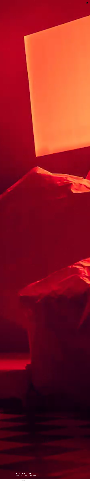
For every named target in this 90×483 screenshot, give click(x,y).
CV (17, 480)
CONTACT (23, 480)
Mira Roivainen (24, 473)
